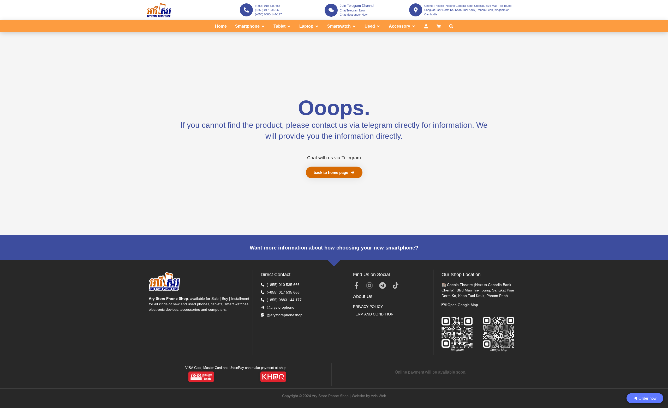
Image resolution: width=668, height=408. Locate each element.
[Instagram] (369, 285)
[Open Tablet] (289, 26)
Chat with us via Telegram (334, 157)
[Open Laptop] (317, 26)
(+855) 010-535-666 (267, 5)
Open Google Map (463, 305)
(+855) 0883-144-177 (268, 14)
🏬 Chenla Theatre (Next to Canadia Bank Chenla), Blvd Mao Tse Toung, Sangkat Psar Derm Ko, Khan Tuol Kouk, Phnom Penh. (478, 290)
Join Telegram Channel (357, 6)
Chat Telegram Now (352, 10)
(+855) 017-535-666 (267, 9)
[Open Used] (378, 26)
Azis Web (378, 396)
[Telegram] (382, 285)
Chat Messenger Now (353, 14)
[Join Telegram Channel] (331, 10)
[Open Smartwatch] (354, 26)
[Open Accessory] (413, 26)
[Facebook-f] (356, 285)
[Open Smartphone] (263, 26)
